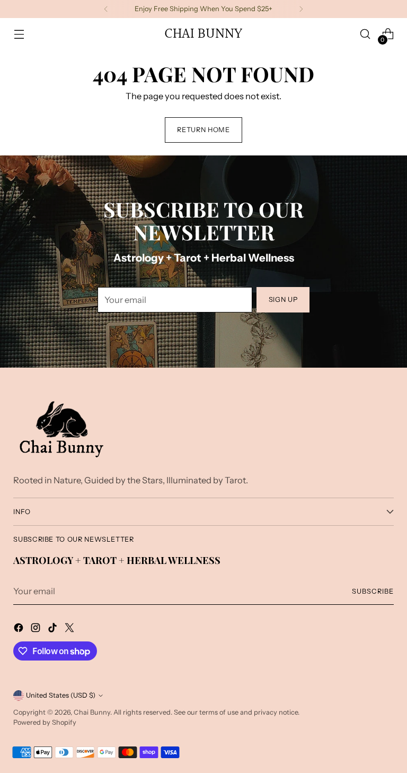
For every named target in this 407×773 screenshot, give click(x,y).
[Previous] (106, 9)
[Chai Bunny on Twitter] (70, 629)
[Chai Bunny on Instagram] (36, 629)
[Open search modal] (365, 34)
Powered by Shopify (44, 722)
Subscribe (373, 591)
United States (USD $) (60, 695)
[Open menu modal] (19, 34)
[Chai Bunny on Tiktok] (53, 629)
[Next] (301, 9)
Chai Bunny (92, 712)
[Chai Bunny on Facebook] (19, 629)
